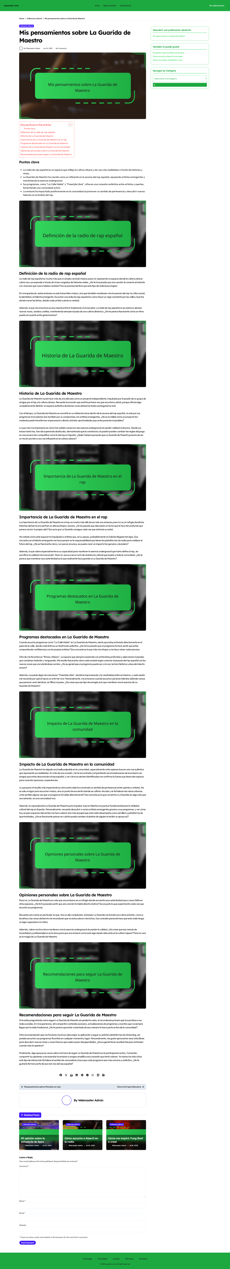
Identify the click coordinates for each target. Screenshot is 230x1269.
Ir (154, 85)
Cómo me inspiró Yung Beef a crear (168, 60)
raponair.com (11, 5)
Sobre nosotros (109, 5)
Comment (24, 1166)
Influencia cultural (26, 26)
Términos (129, 1259)
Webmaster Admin (90, 1100)
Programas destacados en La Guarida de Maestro (44, 143)
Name (22, 1201)
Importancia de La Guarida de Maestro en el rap (43, 139)
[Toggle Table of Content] (69, 125)
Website (22, 1225)
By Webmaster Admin (32, 48)
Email (22, 1213)
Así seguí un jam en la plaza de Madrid (169, 36)
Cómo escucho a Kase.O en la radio (168, 56)
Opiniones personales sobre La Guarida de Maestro (44, 150)
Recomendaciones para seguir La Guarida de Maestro (46, 154)
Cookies (116, 1259)
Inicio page (87, 1259)
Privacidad (102, 1259)
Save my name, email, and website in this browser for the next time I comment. (54, 1237)
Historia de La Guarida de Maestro (37, 136)
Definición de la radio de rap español (37, 132)
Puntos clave (29, 128)
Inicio (97, 5)
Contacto (143, 1259)
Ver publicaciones (216, 5)
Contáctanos (125, 5)
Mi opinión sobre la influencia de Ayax (33, 1140)
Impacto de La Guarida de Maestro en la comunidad (45, 147)
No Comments (61, 48)
